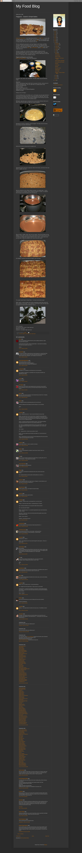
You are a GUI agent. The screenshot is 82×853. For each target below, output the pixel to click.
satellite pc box (21, 758)
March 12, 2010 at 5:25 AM (23, 641)
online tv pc (21, 735)
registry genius (21, 692)
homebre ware (21, 660)
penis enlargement (30, 636)
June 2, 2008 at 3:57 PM (23, 543)
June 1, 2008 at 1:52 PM (23, 348)
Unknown (20, 493)
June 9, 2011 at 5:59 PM (23, 796)
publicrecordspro (22, 743)
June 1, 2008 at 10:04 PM (23, 439)
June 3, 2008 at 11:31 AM (23, 594)
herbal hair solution (22, 659)
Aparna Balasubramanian (23, 360)
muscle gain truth (22, 678)
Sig (19, 456)
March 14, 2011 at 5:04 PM (23, 788)
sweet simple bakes (32, 333)
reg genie (20, 690)
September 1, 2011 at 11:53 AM (24, 822)
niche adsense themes (23, 679)
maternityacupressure (22, 674)
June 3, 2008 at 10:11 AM (23, 579)
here (37, 40)
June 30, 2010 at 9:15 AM (23, 766)
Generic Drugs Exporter (23, 825)
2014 (55, 34)
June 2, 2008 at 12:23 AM (23, 466)
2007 (55, 80)
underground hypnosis (23, 722)
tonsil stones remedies (23, 715)
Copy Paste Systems (22, 765)
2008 (55, 42)
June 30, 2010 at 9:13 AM (23, 683)
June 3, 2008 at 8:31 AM (23, 572)
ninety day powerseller (23, 680)
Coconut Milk (57, 55)
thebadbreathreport (22, 710)
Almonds (56, 63)
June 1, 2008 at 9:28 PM (23, 409)
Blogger (45, 844)
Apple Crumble (57, 56)
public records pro (22, 744)
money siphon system (22, 729)
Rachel (20, 393)
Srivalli (20, 378)
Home (33, 836)
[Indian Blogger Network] (58, 111)
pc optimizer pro (21, 681)
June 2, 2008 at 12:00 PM (23, 533)
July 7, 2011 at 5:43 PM (23, 808)
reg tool (20, 752)
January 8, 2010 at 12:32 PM (24, 631)
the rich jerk (21, 714)
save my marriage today (23, 700)
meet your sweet (22, 676)
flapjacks (23, 333)
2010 (55, 39)
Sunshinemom (21, 568)
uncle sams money (22, 721)
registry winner (21, 694)
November (57, 44)
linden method (21, 670)
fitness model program (23, 651)
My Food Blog (28, 6)
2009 (55, 40)
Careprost (21, 791)
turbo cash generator (22, 718)
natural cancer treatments (23, 734)
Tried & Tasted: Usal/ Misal (59, 60)
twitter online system (22, 720)
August (56, 49)
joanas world (21, 665)
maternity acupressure (23, 675)
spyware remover (22, 705)
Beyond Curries (22, 487)
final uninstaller (21, 649)
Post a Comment (20, 833)
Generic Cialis (21, 770)
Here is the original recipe (21, 58)
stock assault (21, 707)
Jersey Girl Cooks (22, 463)
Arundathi (20, 412)
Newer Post (18, 836)
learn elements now (22, 669)
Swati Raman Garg (22, 529)
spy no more (21, 760)
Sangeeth (20, 442)
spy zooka (20, 706)
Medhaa (20, 597)
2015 (55, 33)
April (56, 76)
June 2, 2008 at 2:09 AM (23, 476)
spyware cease (21, 704)
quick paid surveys (22, 748)
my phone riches (22, 733)
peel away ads (21, 738)
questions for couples (22, 745)
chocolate (20, 333)
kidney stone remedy (22, 667)
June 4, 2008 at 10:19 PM (23, 610)
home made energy (22, 663)
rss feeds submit (22, 757)
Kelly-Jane (21, 479)
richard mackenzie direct (23, 698)
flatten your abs (21, 652)
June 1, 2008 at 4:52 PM (23, 375)
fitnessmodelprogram (22, 650)
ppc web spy (21, 740)
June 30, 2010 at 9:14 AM (23, 724)
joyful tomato (21, 666)
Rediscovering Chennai (58, 84)
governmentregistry (22, 655)
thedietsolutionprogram (23, 712)
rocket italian (21, 699)
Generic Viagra (21, 811)
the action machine (22, 709)
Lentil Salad (57, 65)
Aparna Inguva (21, 546)
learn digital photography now (24, 668)
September (57, 47)
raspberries (27, 333)
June (56, 52)
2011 (55, 37)
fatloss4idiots (21, 647)
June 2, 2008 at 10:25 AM (23, 526)
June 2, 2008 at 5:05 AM (23, 496)
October (56, 46)
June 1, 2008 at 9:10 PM (23, 397)
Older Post (47, 836)
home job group (21, 661)
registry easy (21, 691)
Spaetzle (56, 66)
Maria (42, 38)
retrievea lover (21, 696)
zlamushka (21, 613)
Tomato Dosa (57, 69)
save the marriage (22, 759)
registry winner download (23, 695)
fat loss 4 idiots (21, 648)
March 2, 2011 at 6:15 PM (23, 775)
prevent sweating (22, 741)
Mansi (20, 575)
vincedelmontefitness (22, 723)
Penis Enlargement (22, 819)
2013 (55, 36)
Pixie (28, 47)
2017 (55, 31)
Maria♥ (20, 400)
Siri (19, 557)
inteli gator (21, 664)
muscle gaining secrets (23, 677)
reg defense (21, 750)
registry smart (21, 693)
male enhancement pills (23, 639)
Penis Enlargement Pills (23, 778)
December (57, 43)
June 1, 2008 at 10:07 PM (23, 445)
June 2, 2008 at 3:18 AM (23, 490)
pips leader (21, 739)
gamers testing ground (23, 653)
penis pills (20, 806)
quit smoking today (22, 749)
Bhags (20, 470)
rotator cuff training (22, 756)
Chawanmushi (21, 523)
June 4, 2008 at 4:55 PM (23, 603)
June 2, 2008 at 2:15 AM (23, 483)
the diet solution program (23, 713)
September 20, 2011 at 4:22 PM (24, 831)
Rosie (38, 38)
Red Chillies (21, 384)
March (56, 78)
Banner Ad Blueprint (22, 764)
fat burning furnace (22, 646)
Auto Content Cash (22, 763)
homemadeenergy (22, 662)
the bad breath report (22, 711)
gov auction (21, 654)
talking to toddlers (22, 708)
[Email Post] (28, 332)
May (56, 75)
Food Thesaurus (34, 47)
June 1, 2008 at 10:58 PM (23, 460)
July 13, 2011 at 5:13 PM (23, 815)
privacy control (21, 742)
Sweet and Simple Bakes (20, 38)
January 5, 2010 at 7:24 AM (23, 625)
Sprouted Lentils (58, 68)
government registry (22, 656)
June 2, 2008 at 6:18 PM (23, 554)
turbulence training (22, 719)
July (56, 50)
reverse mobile (21, 697)
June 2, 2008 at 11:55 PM (23, 564)
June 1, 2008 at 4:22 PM (23, 365)
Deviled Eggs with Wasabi (59, 62)
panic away (21, 736)
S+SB (42, 47)
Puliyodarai (57, 53)
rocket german (21, 755)
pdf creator (21, 737)
